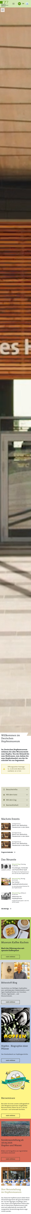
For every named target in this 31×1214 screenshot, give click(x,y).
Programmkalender (7, 852)
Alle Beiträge (5, 909)
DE (19, 4)
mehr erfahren (10, 957)
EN (23, 4)
